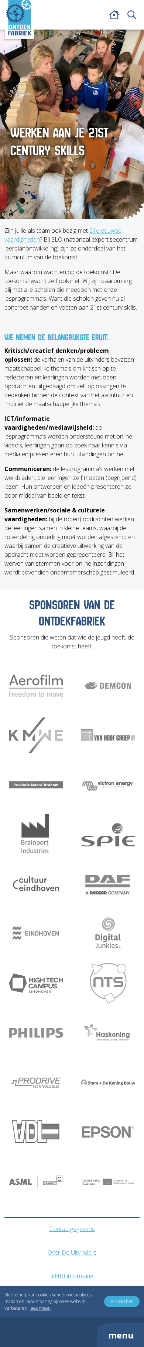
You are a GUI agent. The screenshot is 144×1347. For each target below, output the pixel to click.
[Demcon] (108, 685)
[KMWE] (36, 735)
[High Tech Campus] (36, 983)
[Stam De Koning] (108, 1082)
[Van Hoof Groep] (108, 735)
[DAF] (108, 884)
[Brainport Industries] (36, 834)
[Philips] (36, 1033)
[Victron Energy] (108, 784)
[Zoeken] (132, 14)
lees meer (40, 1308)
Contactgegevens (72, 1229)
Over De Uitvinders (72, 1252)
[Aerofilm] (36, 685)
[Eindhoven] (36, 933)
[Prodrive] (36, 1082)
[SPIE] (108, 834)
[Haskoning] (108, 1033)
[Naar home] (18, 17)
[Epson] (108, 1132)
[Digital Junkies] (108, 933)
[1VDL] (36, 1132)
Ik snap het (122, 1301)
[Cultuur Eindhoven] (36, 884)
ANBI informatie (72, 1276)
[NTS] (108, 983)
